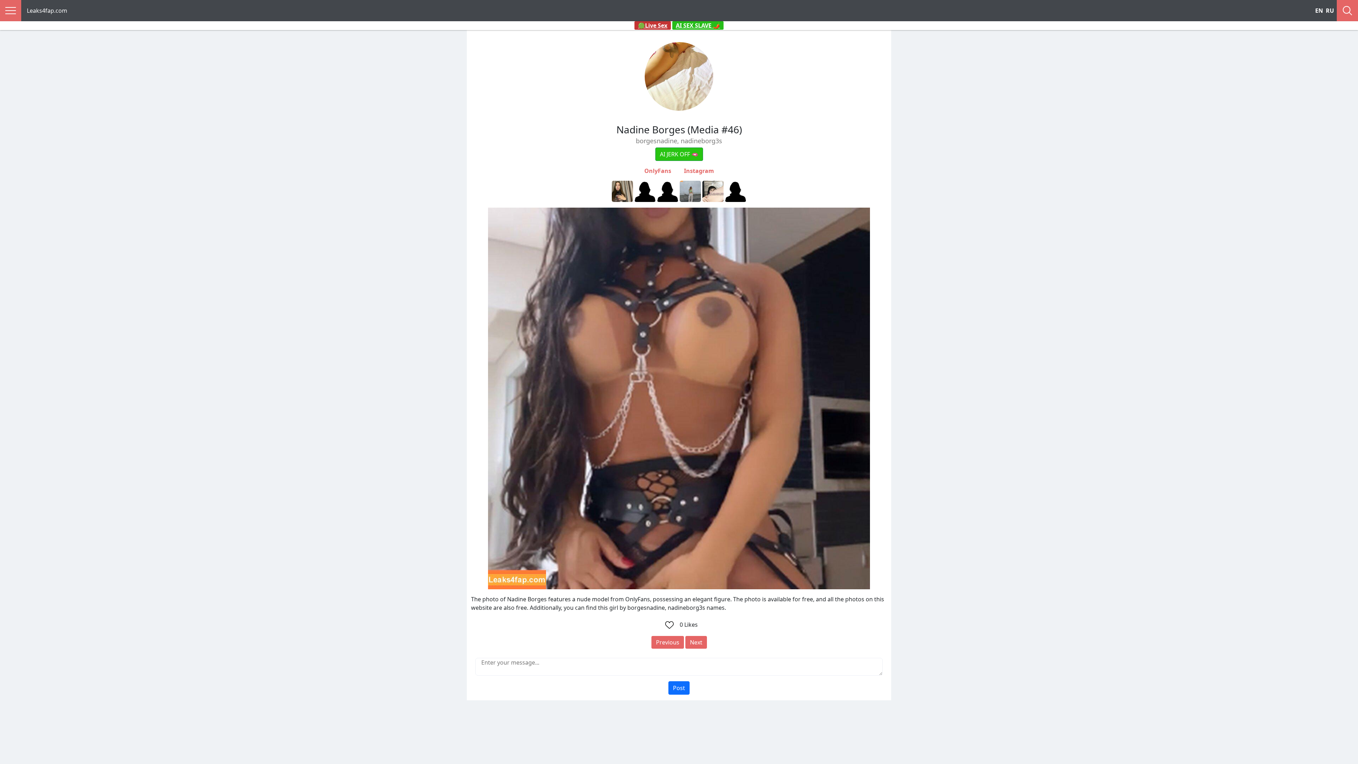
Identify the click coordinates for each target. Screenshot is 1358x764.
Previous (667, 642)
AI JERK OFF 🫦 (679, 154)
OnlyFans (657, 171)
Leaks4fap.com (47, 11)
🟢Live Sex (652, 25)
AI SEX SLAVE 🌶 (698, 25)
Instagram (699, 171)
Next (696, 642)
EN (1319, 11)
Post (679, 688)
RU (1330, 11)
